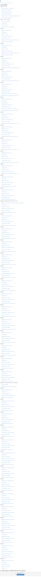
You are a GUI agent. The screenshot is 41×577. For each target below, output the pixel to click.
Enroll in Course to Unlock (20, 574)
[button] (0, 0)
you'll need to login (23, 573)
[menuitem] (0, 1)
